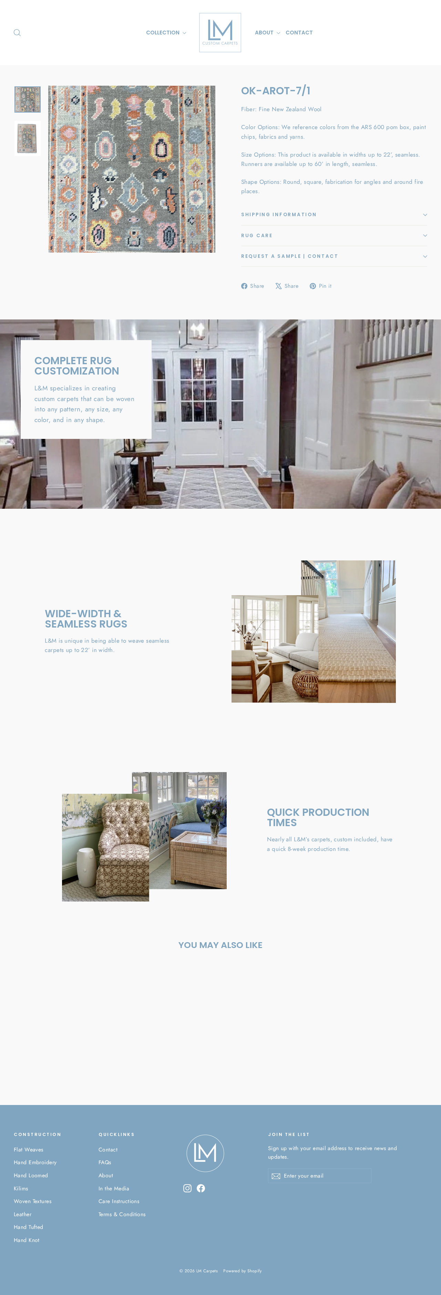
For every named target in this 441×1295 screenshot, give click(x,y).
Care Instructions (119, 1201)
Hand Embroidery (35, 1162)
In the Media (114, 1188)
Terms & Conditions (122, 1214)
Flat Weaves (28, 1150)
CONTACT (299, 32)
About (106, 1175)
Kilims (21, 1188)
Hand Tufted (28, 1227)
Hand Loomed (31, 1175)
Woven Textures (32, 1201)
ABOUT (265, 32)
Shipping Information (279, 214)
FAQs (105, 1162)
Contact (108, 1150)
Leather (22, 1214)
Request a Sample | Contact (290, 256)
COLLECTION (163, 32)
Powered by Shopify (242, 1271)
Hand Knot (27, 1240)
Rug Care (257, 235)
